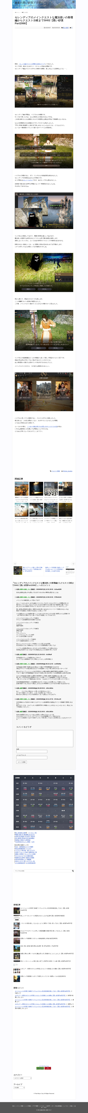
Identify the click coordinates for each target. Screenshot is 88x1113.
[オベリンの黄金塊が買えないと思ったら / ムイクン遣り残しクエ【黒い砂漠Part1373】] (22, 510)
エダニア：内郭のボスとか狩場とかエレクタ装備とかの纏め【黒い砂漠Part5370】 (45, 968)
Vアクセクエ (19, 856)
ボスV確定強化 (28, 856)
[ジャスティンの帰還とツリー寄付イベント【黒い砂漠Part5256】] (51, 510)
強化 (71, 1106)
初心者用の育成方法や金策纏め (24, 838)
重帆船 (29, 859)
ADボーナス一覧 (20, 861)
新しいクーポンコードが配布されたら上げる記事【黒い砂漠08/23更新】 (42, 915)
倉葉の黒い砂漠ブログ (28, 2)
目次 (16, 847)
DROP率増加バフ (20, 859)
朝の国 (24, 850)
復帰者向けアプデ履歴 (26, 847)
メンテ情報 (28, 1106)
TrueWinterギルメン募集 (22, 842)
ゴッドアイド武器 (29, 854)
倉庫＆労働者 (30, 857)
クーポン (42, 1106)
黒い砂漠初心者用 (20, 833)
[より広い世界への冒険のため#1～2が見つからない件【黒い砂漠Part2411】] (65, 489)
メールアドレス (21, 755)
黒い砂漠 (65, 27)
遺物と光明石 (19, 854)
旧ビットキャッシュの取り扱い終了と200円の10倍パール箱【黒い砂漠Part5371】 (45, 961)
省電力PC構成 (19, 836)
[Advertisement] (44, 47)
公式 (33, 842)
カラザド (32, 850)
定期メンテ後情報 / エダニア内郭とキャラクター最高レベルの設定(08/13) (43, 976)
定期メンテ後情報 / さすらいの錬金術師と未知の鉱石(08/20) (38, 938)
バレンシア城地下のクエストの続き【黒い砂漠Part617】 (36, 499)
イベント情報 (20, 1106)
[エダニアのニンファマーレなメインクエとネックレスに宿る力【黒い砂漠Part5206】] (51, 489)
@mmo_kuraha (67, 471)
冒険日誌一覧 (33, 852)
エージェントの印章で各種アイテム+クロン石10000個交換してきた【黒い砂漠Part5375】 (43, 991)
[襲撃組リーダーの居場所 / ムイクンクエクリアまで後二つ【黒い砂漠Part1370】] (22, 489)
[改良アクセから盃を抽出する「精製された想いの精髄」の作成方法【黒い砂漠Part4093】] (65, 510)
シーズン (66, 1106)
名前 (17, 749)
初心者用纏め (58, 1106)
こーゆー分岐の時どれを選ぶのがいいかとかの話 (42, 426)
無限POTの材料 (20, 857)
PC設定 (27, 836)
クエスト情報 (56, 471)
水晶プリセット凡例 (21, 852)
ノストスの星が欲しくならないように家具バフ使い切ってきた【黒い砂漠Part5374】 (46, 923)
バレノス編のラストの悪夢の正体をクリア (32, 64)
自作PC (48, 1106)
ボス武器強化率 (20, 863)
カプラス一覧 (30, 861)
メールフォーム (44, 1066)
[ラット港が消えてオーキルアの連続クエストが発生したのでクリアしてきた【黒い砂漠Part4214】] (36, 510)
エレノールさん (28, 180)
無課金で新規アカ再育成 (22, 840)
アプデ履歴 (35, 1106)
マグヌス (18, 850)
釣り (45, 1107)
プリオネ (28, 848)
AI (52, 1106)
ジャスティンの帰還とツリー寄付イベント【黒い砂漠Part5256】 (50, 521)
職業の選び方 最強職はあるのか (25, 834)
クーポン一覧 (32, 833)
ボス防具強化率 (30, 863)
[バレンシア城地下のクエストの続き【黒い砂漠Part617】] (36, 489)
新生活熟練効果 (20, 848)
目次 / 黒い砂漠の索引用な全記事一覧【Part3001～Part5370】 (39, 946)
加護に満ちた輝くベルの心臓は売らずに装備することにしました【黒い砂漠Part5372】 (47, 953)
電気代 (33, 836)
